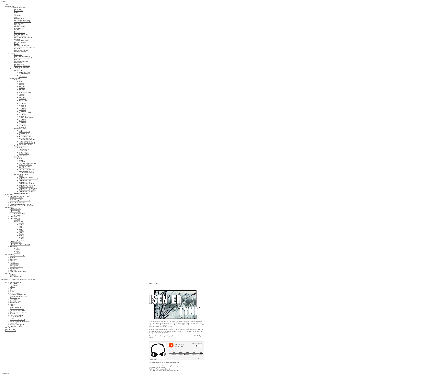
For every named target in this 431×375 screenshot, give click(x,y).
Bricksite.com (5, 373)
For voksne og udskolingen (19, 279)
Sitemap (3, 1)
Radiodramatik (5, 279)
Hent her (176, 363)
